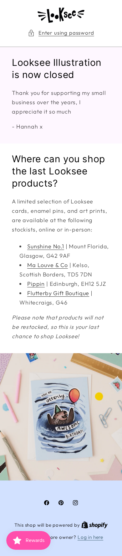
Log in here (90, 537)
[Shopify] (94, 525)
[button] (61, 32)
